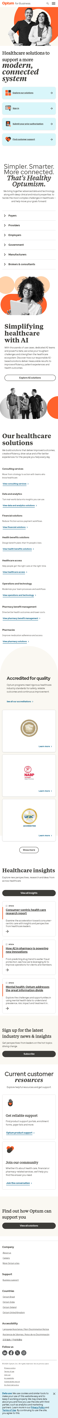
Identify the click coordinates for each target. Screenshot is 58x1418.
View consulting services (14, 484)
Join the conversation (18, 1183)
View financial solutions (14, 527)
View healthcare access (14, 572)
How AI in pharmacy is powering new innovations (27, 950)
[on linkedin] (4, 1352)
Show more (29, 850)
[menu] (54, 3)
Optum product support (19, 1132)
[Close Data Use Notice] (54, 1393)
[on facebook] (11, 1352)
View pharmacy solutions (15, 641)
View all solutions (29, 1225)
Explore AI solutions (30, 377)
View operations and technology (18, 595)
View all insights (29, 893)
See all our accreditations (19, 701)
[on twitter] (17, 1352)
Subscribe (29, 1054)
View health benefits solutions (17, 549)
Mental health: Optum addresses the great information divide (27, 988)
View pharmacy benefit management (20, 618)
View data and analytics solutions (19, 505)
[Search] (48, 3)
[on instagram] (23, 1352)
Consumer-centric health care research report (26, 911)
